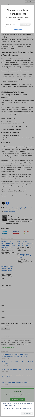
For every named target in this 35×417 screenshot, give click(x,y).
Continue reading (17, 29)
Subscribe (25, 24)
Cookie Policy (6, 410)
